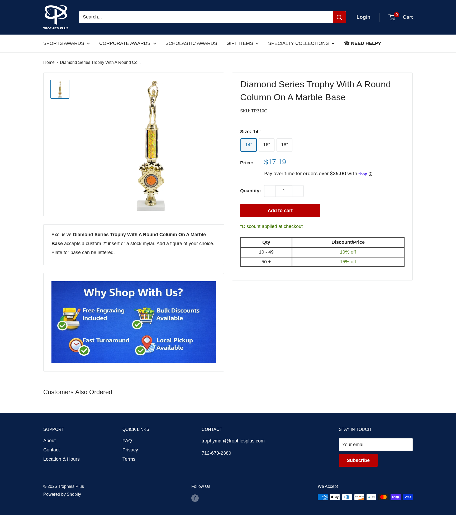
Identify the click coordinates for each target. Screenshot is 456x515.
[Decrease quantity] (270, 191)
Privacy (130, 449)
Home (49, 62)
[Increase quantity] (297, 191)
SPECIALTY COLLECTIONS (298, 43)
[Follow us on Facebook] (195, 498)
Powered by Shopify (62, 494)
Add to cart (280, 210)
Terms (128, 459)
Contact (51, 449)
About (49, 440)
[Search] (339, 17)
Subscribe (358, 460)
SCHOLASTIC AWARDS (191, 43)
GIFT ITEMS (239, 43)
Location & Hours (61, 459)
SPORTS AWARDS (63, 43)
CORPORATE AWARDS (124, 43)
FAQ (127, 440)
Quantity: (250, 190)
